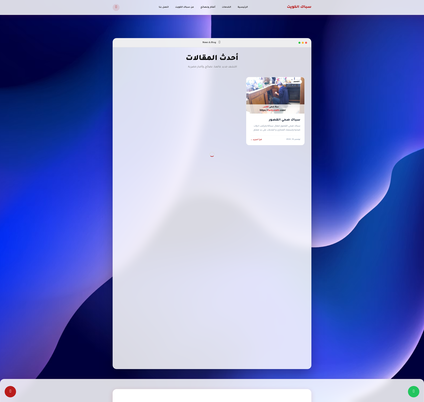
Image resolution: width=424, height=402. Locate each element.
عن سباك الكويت (184, 7)
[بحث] (116, 7)
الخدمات (226, 7)
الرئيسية (243, 7)
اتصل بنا (164, 7)
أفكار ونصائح (208, 7)
